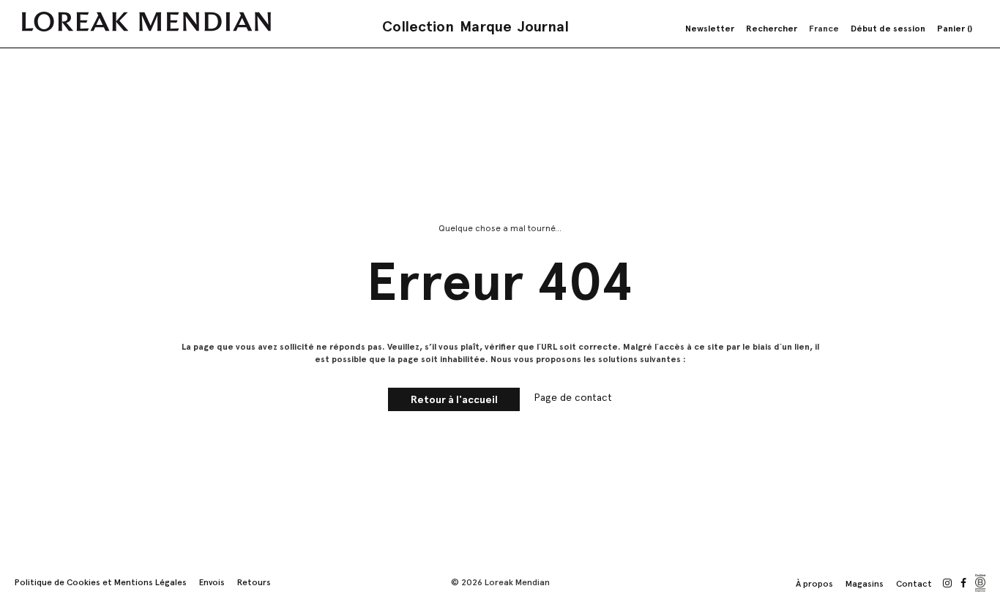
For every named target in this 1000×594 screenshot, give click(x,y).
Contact (914, 584)
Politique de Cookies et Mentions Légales (101, 582)
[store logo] (146, 21)
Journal (543, 26)
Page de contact (573, 397)
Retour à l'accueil (454, 399)
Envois (212, 582)
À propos (814, 584)
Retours (254, 582)
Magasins (865, 584)
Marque (486, 26)
